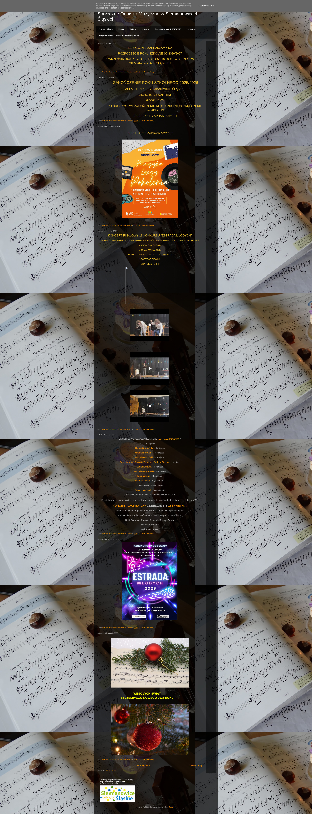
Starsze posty (195, 765)
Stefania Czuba (143, 467)
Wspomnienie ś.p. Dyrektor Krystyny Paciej (119, 35)
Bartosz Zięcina (142, 480)
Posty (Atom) (111, 770)
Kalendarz (191, 29)
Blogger (171, 807)
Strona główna (106, 29)
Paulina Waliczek (143, 490)
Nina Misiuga (143, 476)
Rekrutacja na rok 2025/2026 (168, 29)
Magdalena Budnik (144, 453)
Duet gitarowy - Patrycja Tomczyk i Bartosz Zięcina (144, 462)
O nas (121, 29)
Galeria (133, 29)
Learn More (204, 6)
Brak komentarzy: (148, 72)
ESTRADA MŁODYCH (169, 439)
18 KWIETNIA (177, 505)
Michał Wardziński (144, 457)
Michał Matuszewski (144, 471)
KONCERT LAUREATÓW (129, 505)
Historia (145, 29)
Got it (214, 6)
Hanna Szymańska (144, 448)
